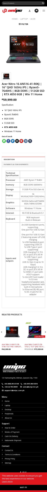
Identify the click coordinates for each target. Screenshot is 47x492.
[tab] (23, 159)
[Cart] (36, 11)
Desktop (8, 409)
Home (15, 19)
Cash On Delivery (11, 436)
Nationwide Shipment (13, 440)
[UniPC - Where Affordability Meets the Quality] (13, 10)
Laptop (24, 19)
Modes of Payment (12, 432)
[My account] (29, 10)
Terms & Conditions (12, 454)
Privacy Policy (10, 459)
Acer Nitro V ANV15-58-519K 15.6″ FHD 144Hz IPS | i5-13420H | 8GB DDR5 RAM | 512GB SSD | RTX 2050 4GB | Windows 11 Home (12, 345)
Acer (32, 19)
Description (9, 159)
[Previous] (5, 49)
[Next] (41, 49)
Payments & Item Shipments (16, 164)
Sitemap (8, 463)
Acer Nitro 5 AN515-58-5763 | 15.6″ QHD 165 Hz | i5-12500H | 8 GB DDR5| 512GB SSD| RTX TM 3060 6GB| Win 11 (35, 345)
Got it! (23, 487)
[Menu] (43, 11)
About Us (8, 418)
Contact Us (9, 450)
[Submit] (43, 3)
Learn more (7, 481)
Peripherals (9, 414)
